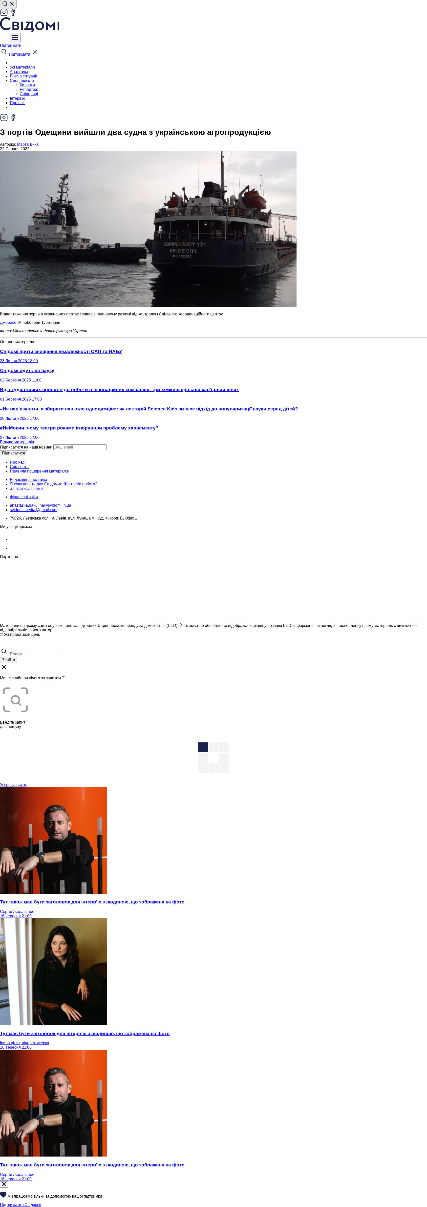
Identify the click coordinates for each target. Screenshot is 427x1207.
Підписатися (13, 453)
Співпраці (29, 94)
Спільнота (19, 467)
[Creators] (10, 645)
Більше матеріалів (17, 442)
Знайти (8, 660)
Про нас (17, 103)
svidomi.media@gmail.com (33, 510)
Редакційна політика (28, 479)
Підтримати (10, 45)
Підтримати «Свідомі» (20, 1205)
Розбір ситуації (23, 76)
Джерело (8, 322)
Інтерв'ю (17, 98)
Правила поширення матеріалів (39, 471)
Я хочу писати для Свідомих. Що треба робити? (53, 484)
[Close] (4, 1184)
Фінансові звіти (24, 497)
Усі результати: (13, 784)
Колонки (27, 85)
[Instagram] (4, 15)
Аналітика (19, 72)
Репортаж (29, 89)
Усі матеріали (22, 67)
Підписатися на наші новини (26, 447)
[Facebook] (13, 15)
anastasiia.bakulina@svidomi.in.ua (40, 505)
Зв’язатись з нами (26, 488)
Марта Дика (28, 144)
